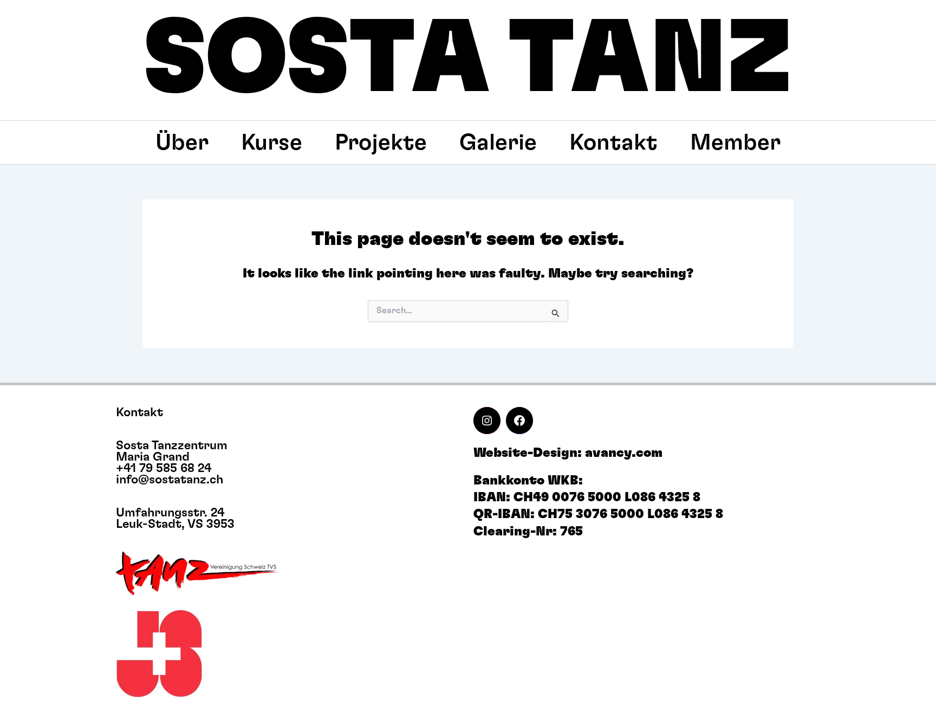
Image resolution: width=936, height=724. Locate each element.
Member (735, 142)
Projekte (381, 142)
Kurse (271, 142)
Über (182, 142)
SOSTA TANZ (468, 60)
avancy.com (623, 453)
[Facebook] (519, 420)
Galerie (498, 142)
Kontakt (613, 142)
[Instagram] (486, 420)
